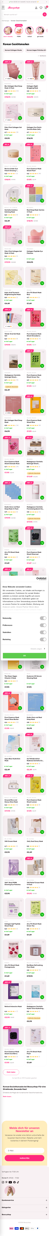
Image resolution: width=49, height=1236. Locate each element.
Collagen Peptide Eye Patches (35, 252)
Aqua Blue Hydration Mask (12, 760)
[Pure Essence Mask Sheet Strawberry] (35, 318)
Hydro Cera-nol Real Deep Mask (34, 718)
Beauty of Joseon (11, 166)
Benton (29, 756)
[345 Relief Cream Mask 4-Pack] (35, 867)
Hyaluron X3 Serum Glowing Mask (34, 677)
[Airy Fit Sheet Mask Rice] (35, 277)
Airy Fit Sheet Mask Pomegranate (12, 966)
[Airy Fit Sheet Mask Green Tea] (35, 908)
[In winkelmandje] (20, 77)
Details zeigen (36, 649)
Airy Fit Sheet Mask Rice (34, 293)
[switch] (43, 625)
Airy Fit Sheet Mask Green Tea (34, 925)
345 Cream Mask (11, 841)
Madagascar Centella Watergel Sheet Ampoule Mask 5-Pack (35, 463)
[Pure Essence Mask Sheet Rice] (35, 405)
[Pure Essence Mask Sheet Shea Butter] (13, 702)
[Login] (36, 8)
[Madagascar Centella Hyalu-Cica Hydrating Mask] (35, 991)
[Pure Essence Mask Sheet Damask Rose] (13, 446)
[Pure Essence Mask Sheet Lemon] (35, 784)
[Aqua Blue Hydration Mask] (13, 743)
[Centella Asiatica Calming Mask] (13, 194)
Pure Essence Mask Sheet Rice (34, 421)
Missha (29, 290)
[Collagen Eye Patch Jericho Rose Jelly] (35, 112)
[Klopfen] (18, 1182)
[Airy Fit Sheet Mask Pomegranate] (13, 949)
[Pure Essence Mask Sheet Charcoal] (35, 536)
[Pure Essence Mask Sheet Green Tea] (35, 359)
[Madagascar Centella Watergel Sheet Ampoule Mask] (13, 359)
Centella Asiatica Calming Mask (11, 211)
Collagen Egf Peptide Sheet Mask (12, 925)
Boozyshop (8, 331)
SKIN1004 (7, 372)
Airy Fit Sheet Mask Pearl (34, 1052)
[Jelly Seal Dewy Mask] (35, 826)
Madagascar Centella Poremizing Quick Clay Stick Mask (35, 508)
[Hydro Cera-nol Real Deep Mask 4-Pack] (13, 491)
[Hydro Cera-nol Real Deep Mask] (35, 702)
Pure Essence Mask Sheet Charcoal (34, 553)
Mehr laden (11, 1072)
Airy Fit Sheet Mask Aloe (12, 553)
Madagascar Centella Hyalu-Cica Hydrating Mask (35, 1007)
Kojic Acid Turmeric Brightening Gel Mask (13, 293)
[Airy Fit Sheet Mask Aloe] (13, 536)
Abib (28, 125)
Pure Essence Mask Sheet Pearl (34, 169)
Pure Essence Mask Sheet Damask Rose (12, 462)
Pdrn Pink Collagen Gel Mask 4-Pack (13, 252)
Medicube (30, 83)
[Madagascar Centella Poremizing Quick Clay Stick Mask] (35, 491)
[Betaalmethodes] (11, 1228)
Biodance (8, 83)
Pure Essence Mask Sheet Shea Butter (12, 718)
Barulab (7, 673)
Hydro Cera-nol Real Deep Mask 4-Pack (12, 508)
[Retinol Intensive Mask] (13, 991)
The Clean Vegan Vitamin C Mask (11, 677)
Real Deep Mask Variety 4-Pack (35, 211)
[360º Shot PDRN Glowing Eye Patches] (13, 867)
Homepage (5, 21)
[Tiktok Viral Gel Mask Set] (13, 318)
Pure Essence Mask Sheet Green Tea (34, 376)
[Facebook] (14, 1182)
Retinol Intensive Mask (13, 1006)
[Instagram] (3, 1182)
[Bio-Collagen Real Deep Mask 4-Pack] (13, 70)
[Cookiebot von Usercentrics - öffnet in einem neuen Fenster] (36, 578)
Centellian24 (9, 880)
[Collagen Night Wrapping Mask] (35, 70)
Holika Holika (31, 166)
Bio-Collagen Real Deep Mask (13, 421)
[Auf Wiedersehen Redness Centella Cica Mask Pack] (35, 743)
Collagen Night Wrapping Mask (32, 87)
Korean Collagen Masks (13, 50)
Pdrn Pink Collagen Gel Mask (13, 128)
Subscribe (24, 1158)
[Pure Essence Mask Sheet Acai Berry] (13, 1036)
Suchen (45, 14)
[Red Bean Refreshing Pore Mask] (35, 949)
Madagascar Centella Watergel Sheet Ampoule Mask (12, 376)
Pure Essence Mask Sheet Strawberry (34, 335)
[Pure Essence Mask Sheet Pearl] (35, 153)
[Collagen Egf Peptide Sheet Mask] (13, 908)
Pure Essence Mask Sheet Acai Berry (12, 1052)
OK (24, 656)
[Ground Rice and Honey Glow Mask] (13, 784)
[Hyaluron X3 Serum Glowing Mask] (35, 660)
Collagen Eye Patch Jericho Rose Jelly (34, 128)
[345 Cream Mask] (13, 826)
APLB (6, 921)
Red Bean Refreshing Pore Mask (35, 966)
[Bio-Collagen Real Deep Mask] (13, 405)
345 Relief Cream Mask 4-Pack (35, 883)
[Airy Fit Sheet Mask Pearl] (35, 1036)
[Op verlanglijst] (21, 63)
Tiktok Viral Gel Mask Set (12, 335)
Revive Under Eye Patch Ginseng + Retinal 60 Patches (12, 170)
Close (24, 1200)
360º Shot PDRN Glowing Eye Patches (13, 883)
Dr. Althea (8, 756)
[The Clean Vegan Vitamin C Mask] (13, 660)
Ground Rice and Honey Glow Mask (11, 801)
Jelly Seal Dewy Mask (35, 841)
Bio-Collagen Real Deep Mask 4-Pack (13, 87)
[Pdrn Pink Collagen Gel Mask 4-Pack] (13, 236)
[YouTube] (10, 1182)
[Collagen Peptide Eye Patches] (35, 236)
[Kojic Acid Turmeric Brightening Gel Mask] (13, 277)
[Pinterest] (6, 1182)
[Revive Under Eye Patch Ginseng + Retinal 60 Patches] (13, 153)
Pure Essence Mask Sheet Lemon (34, 801)
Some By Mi (8, 1004)
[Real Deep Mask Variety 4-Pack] (35, 194)
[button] (2, 2)
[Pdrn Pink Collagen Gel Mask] (13, 112)
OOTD (28, 673)
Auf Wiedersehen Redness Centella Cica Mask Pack (35, 760)
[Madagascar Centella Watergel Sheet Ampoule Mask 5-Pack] (35, 446)
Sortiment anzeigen (3, 7)
